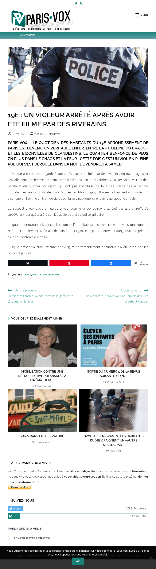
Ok (78, 561)
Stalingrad (47, 274)
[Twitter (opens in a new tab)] (75, 3)
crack (27, 274)
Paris (35, 274)
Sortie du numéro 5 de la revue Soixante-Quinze (113, 374)
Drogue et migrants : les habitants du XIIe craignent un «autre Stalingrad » (114, 440)
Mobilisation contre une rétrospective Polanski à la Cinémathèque (42, 376)
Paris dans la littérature (42, 436)
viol (57, 274)
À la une (39, 134)
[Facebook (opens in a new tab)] (81, 3)
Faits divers (54, 134)
